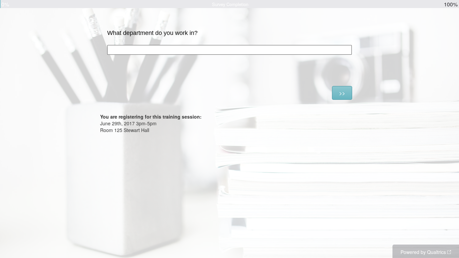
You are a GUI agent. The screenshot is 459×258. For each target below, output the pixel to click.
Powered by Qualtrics (423, 252)
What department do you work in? (152, 33)
